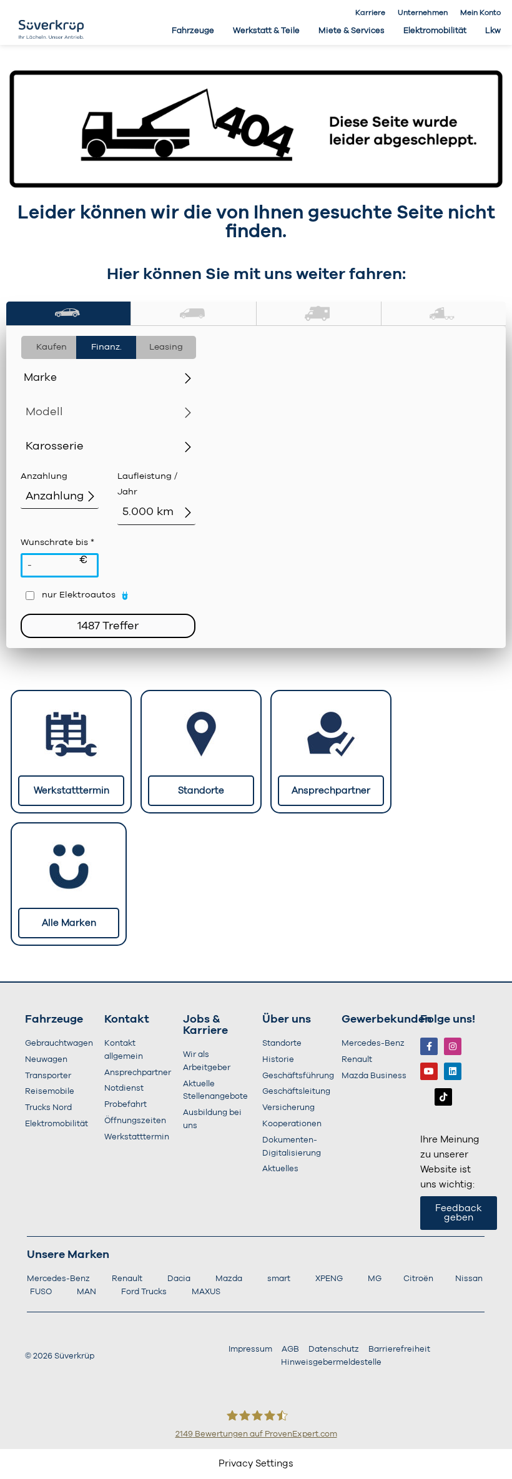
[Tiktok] (443, 1097)
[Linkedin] (452, 1071)
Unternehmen (423, 12)
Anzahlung (44, 476)
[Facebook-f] (429, 1046)
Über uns (286, 1019)
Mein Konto (480, 12)
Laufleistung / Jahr (147, 484)
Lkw (493, 31)
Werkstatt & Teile (266, 31)
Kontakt (126, 1019)
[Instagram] (452, 1046)
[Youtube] (429, 1071)
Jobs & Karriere (205, 1025)
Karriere (370, 12)
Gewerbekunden (386, 1019)
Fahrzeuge (193, 31)
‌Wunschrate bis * (57, 552)
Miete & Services (351, 31)
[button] (68, 314)
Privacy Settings (256, 1463)
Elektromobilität (434, 31)
